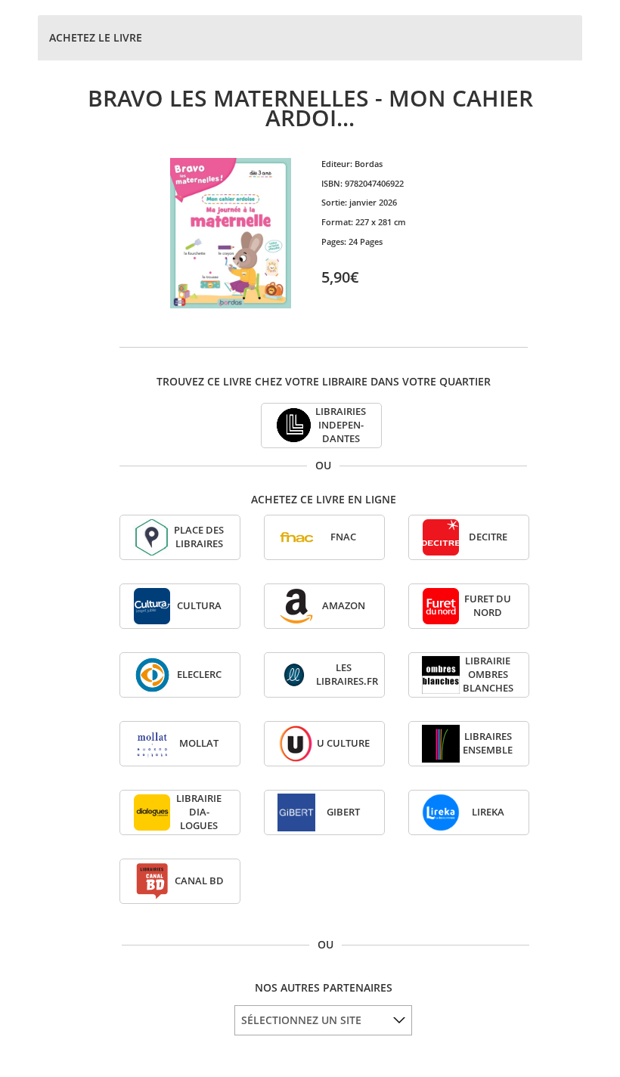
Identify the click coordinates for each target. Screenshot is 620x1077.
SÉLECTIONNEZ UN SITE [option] (301, 1020)
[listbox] (323, 1020)
